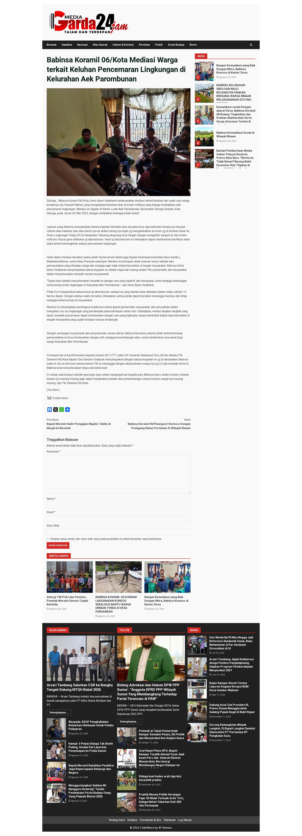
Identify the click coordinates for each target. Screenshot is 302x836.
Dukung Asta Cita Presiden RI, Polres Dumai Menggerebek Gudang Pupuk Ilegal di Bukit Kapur (197, 710)
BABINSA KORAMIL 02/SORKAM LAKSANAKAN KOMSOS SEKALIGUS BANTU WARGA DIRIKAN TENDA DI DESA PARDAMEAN (118, 577)
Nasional (82, 44)
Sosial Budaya (176, 44)
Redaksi (132, 820)
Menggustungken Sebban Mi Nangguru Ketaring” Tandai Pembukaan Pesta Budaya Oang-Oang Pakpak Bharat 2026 (56, 793)
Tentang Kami (117, 820)
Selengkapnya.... (59, 712)
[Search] (251, 44)
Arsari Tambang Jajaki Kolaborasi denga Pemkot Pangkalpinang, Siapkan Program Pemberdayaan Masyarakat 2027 (197, 667)
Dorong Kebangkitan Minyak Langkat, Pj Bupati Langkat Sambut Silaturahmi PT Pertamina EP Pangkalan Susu (197, 732)
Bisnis (193, 44)
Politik (159, 44)
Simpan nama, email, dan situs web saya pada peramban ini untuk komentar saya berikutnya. (106, 539)
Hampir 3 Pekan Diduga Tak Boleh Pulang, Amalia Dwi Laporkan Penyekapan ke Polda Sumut (56, 749)
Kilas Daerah (100, 44)
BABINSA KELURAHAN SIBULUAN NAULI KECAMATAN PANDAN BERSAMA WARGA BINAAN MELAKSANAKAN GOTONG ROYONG (204, 75)
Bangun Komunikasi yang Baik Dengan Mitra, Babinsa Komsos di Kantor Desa (167, 577)
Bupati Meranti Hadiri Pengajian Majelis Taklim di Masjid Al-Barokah (79, 424)
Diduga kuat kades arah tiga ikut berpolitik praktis (126, 780)
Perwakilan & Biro (150, 820)
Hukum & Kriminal (123, 44)
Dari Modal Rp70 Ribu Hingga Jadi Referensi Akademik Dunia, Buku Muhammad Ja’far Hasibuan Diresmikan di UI (197, 645)
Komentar (53, 451)
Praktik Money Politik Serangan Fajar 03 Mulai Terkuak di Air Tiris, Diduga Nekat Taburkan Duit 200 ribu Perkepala (126, 802)
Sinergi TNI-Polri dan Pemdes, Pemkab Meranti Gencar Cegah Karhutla (70, 577)
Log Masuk (185, 820)
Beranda (51, 44)
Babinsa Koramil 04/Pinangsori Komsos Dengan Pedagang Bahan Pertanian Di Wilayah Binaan (159, 424)
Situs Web (53, 525)
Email (51, 512)
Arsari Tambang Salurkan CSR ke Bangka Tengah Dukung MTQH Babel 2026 (80, 658)
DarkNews (147, 827)
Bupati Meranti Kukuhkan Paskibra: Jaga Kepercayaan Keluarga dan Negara (56, 771)
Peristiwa (144, 44)
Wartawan (170, 820)
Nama (51, 498)
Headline (67, 44)
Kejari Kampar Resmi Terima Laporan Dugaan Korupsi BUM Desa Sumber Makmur (197, 689)
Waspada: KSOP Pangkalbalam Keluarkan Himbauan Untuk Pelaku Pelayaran (56, 727)
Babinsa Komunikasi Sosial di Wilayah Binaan (204, 119)
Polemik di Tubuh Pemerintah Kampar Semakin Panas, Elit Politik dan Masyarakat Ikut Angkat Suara (126, 736)
